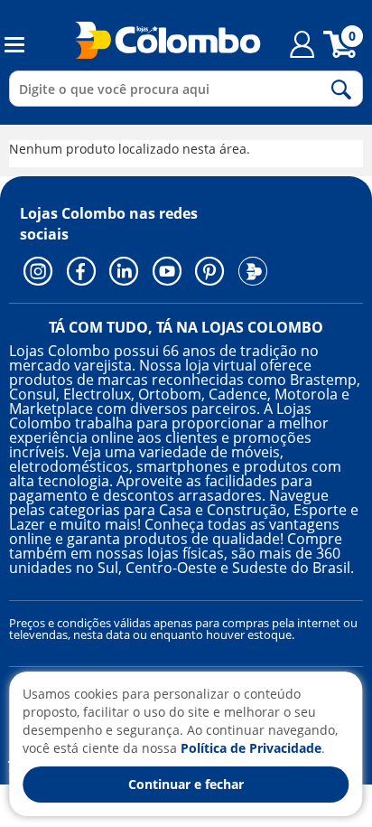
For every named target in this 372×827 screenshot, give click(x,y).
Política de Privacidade (251, 748)
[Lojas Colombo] (156, 39)
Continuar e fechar (186, 784)
